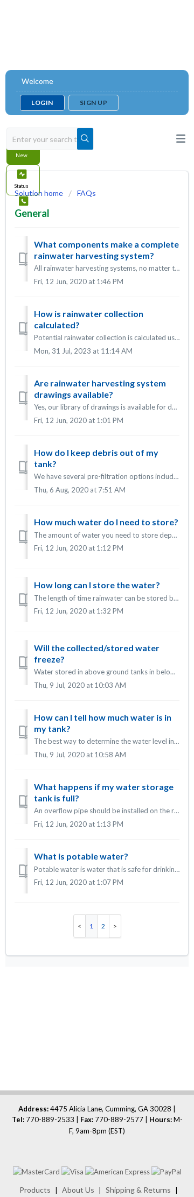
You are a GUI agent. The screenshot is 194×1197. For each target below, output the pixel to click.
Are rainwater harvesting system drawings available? (100, 388)
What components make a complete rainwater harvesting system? (106, 249)
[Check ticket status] (23, 180)
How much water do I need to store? (106, 522)
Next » (115, 926)
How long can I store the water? (97, 585)
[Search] (85, 139)
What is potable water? (81, 856)
